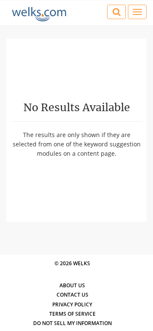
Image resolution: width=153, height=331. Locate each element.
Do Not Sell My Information (72, 323)
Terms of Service (72, 313)
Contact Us (72, 294)
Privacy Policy (72, 304)
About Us (72, 285)
